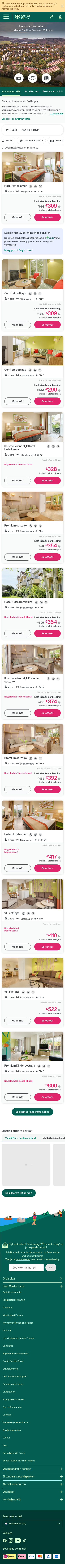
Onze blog (9, 1278)
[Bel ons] (52, 17)
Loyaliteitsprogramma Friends (18, 1338)
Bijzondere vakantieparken (18, 1476)
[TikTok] (24, 1540)
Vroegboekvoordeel (13, 1399)
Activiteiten (31, 91)
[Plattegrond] (46, 78)
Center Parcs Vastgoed (15, 1376)
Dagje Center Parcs (13, 1361)
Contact (7, 1330)
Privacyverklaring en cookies (18, 1322)
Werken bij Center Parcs (15, 1422)
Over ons (7, 1307)
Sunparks (8, 1345)
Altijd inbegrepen (12, 1430)
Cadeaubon (9, 1391)
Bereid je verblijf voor (14, 1453)
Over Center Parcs (13, 1286)
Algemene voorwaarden (15, 1353)
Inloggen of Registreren (18, 250)
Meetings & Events (13, 1315)
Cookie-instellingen (13, 1384)
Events (6, 1437)
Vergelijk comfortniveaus (16, 119)
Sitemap (7, 1414)
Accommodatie (34, 140)
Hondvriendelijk (12, 1499)
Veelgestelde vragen (14, 1299)
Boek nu (14, 8)
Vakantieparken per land (17, 1468)
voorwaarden (23, 1259)
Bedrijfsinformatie (12, 1292)
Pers (5, 1445)
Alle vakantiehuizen (14, 1484)
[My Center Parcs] (60, 17)
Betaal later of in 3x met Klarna (19, 1460)
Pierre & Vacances (12, 1407)
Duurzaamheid (11, 1368)
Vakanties (8, 1491)
